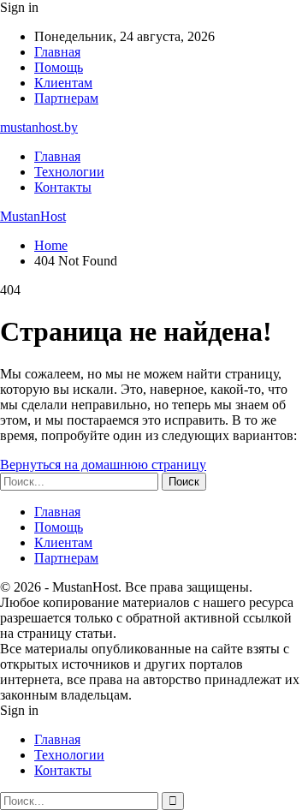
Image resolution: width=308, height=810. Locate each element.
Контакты (63, 187)
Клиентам (63, 82)
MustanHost (33, 216)
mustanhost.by (39, 127)
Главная (57, 52)
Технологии (69, 171)
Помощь (58, 67)
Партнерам (66, 98)
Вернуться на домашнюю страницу (103, 464)
